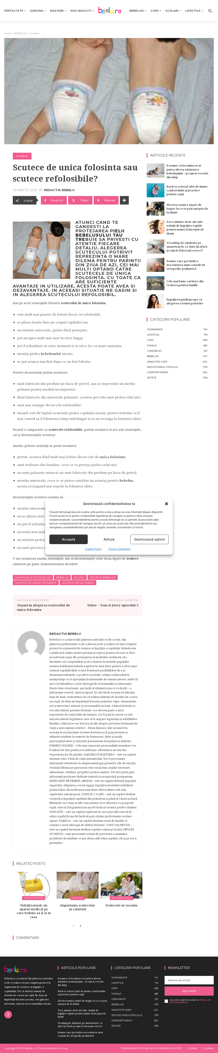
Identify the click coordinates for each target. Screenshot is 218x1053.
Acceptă (68, 539)
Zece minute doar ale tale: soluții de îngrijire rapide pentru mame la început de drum (185, 227)
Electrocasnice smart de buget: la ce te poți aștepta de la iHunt (187, 208)
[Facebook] (8, 1014)
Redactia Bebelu (59, 190)
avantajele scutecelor (33, 577)
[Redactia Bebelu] (31, 738)
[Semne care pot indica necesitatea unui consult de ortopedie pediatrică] (155, 265)
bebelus (62, 577)
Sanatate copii (33, 897)
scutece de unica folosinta (35, 582)
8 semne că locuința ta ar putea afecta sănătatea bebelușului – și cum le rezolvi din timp (187, 171)
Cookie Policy (93, 548)
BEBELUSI (20, 33)
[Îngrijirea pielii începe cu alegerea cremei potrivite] (155, 301)
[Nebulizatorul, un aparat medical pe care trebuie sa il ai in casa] (33, 885)
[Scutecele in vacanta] (121, 885)
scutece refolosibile (78, 582)
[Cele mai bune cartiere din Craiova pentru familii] (155, 283)
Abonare (189, 991)
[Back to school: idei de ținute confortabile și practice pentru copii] (155, 190)
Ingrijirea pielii (122, 897)
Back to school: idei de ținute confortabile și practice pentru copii (187, 190)
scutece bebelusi (102, 577)
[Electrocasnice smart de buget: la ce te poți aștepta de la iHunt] (155, 209)
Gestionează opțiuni (149, 539)
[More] (124, 200)
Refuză (109, 539)
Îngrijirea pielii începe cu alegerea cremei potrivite (184, 301)
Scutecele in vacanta (122, 905)
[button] (166, 504)
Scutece (34, 33)
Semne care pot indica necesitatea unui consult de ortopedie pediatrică (185, 265)
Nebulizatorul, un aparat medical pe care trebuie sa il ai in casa (34, 911)
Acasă (7, 33)
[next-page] (80, 926)
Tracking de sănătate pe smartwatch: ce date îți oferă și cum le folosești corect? (186, 246)
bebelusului (93, 235)
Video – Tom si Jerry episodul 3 (112, 605)
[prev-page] (73, 926)
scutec (79, 577)
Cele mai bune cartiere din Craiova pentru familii (185, 283)
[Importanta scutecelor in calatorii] (77, 885)
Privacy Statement (120, 548)
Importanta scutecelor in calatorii (77, 907)
